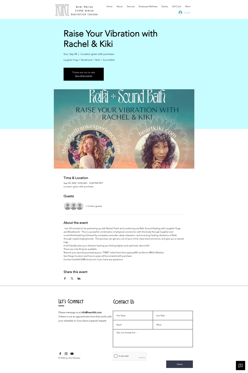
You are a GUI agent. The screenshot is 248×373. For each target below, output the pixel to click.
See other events (83, 75)
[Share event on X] (72, 278)
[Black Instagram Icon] (66, 353)
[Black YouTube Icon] (72, 353)
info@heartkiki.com (91, 312)
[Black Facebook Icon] (60, 353)
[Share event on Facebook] (65, 278)
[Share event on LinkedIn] (79, 278)
